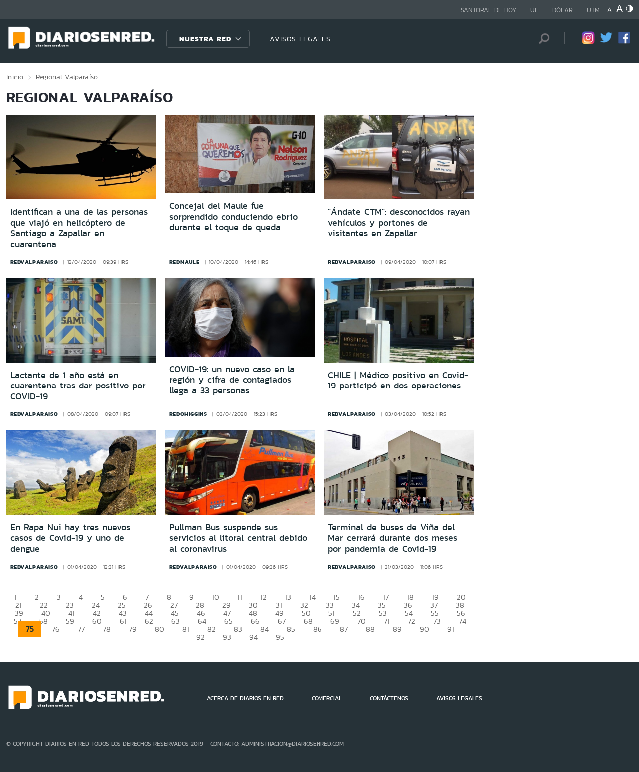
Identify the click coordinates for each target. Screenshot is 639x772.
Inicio (14, 76)
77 (81, 629)
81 (185, 629)
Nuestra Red (205, 38)
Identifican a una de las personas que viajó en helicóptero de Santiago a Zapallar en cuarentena (79, 228)
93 (227, 637)
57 (17, 621)
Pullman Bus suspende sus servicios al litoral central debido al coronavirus (238, 538)
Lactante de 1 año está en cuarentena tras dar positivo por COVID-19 (78, 386)
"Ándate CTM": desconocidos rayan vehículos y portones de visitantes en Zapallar (399, 222)
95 (280, 637)
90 (424, 629)
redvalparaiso (34, 262)
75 (30, 629)
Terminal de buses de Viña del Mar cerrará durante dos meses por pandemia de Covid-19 (392, 538)
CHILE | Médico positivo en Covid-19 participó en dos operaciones (398, 380)
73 (437, 621)
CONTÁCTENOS (389, 698)
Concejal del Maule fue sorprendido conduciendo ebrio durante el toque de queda (233, 216)
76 (56, 629)
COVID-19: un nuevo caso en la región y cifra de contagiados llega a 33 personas (232, 380)
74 (462, 621)
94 (253, 637)
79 (133, 629)
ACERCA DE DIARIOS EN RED (245, 698)
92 (200, 637)
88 (370, 629)
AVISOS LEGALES (300, 39)
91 (450, 629)
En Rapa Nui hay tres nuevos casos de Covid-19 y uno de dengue (70, 538)
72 (411, 621)
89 (397, 629)
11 (239, 597)
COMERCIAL (327, 698)
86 (317, 629)
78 (107, 629)
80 (159, 629)
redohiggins (188, 414)
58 (43, 621)
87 (344, 629)
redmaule (184, 262)
